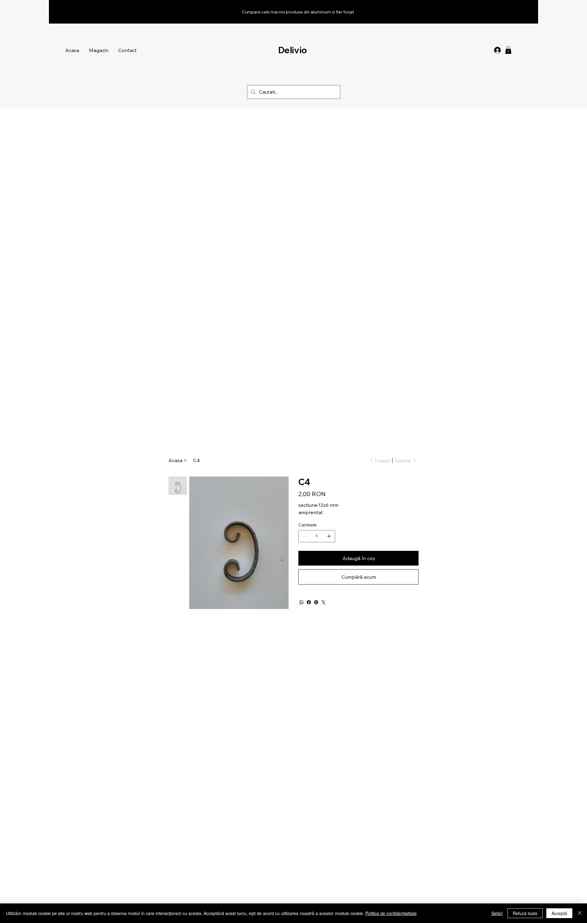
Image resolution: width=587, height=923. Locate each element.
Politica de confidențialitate (391, 913)
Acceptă (559, 913)
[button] (508, 50)
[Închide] (579, 913)
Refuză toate (525, 913)
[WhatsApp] (301, 602)
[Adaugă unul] (329, 536)
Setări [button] (497, 913)
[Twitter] (323, 602)
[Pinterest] (316, 602)
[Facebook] (309, 602)
